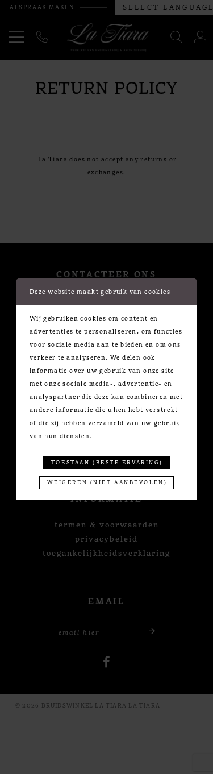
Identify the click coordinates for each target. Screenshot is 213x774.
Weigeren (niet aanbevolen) (107, 482)
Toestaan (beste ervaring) (107, 462)
